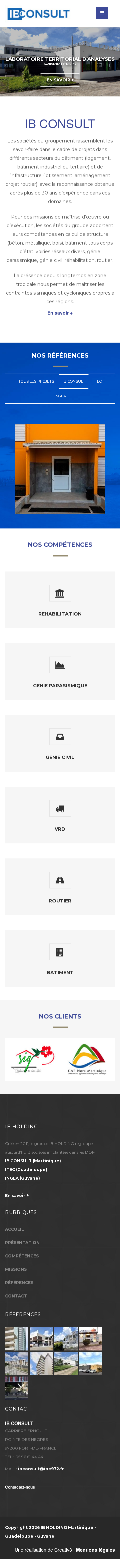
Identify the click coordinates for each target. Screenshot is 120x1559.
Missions (16, 1269)
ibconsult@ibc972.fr (41, 1468)
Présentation (22, 1242)
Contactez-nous (20, 1487)
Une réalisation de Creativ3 (43, 1549)
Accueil (14, 1229)
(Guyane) (22, 1178)
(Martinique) (33, 1160)
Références (19, 1282)
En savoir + (59, 79)
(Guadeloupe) (26, 1169)
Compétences (22, 1255)
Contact (16, 1295)
